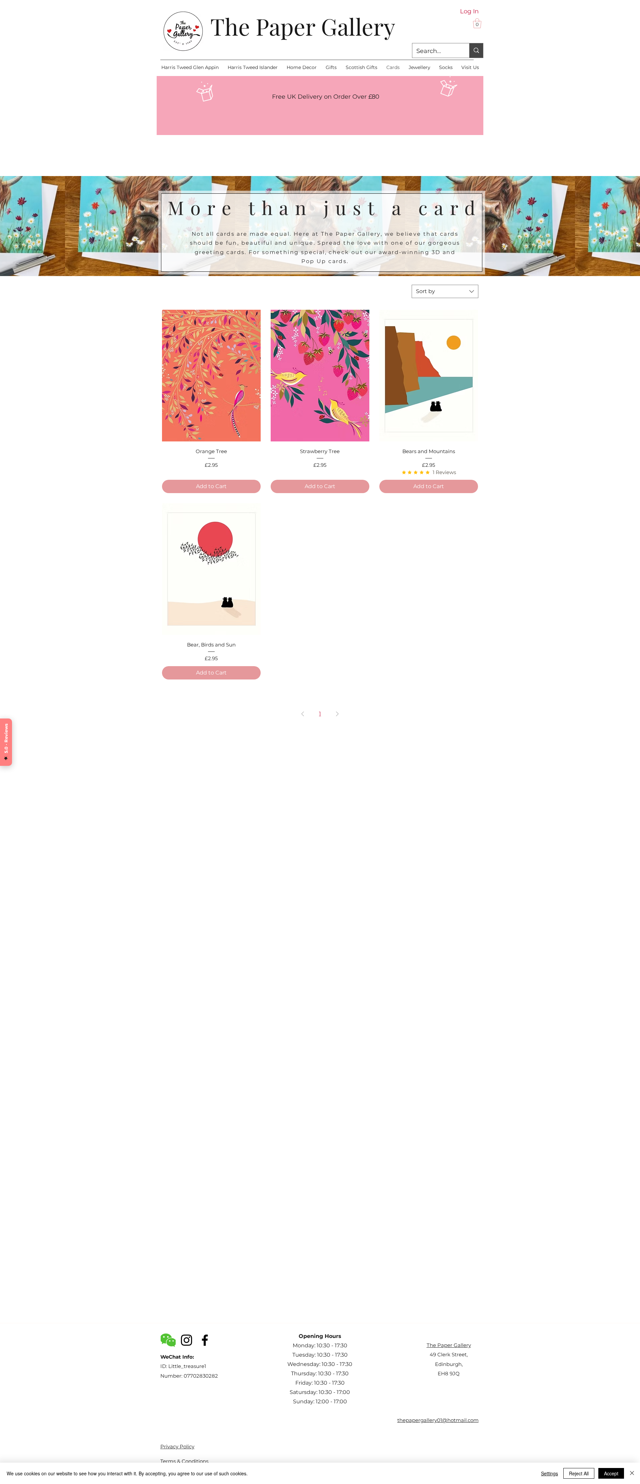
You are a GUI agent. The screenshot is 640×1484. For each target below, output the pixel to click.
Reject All (579, 1473)
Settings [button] (549, 1473)
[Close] (632, 1473)
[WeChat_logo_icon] (168, 1340)
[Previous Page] (303, 713)
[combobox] (445, 291)
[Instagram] (186, 1340)
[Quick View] (211, 375)
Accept (611, 1473)
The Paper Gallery (302, 26)
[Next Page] (337, 713)
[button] (477, 23)
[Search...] (476, 50)
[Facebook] (204, 1340)
